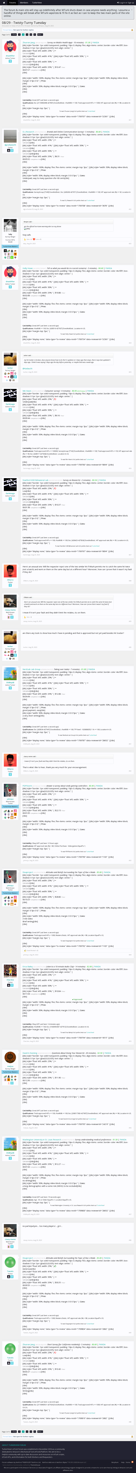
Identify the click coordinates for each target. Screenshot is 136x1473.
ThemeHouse (35, 1465)
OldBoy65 (10, 682)
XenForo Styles (61, 1462)
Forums (12, 2)
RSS (132, 1462)
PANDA (95, 42)
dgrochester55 (10, 145)
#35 (130, 1041)
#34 (130, 955)
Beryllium (115, 1462)
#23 (130, 243)
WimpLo (41, 26)
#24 (130, 343)
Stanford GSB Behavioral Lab (35, 480)
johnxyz (10, 799)
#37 (130, 1214)
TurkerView (91, 111)
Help (122, 1462)
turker (10, 368)
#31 (130, 744)
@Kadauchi (27, 368)
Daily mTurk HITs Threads (21, 26)
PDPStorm (27, 785)
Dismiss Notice (132, 10)
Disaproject (28, 872)
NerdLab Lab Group (31, 669)
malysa (10, 1066)
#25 (130, 372)
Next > (40, 35)
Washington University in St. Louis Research (42, 1139)
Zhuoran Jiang (29, 42)
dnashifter (10, 56)
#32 (130, 771)
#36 (130, 1128)
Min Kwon (27, 390)
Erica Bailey (28, 966)
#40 (130, 1422)
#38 (130, 1240)
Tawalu (10, 1271)
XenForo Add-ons (48, 1462)
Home (4, 2)
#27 (130, 555)
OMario (10, 580)
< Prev (14, 35)
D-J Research (28, 131)
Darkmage (10, 404)
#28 (130, 581)
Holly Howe (28, 268)
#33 (130, 860)
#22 (130, 209)
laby (24, 243)
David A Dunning (30, 1053)
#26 (130, 468)
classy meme (10, 610)
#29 (130, 621)
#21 (130, 120)
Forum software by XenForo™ (21, 1462)
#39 (130, 1333)
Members (24, 2)
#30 (130, 647)
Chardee (10, 980)
